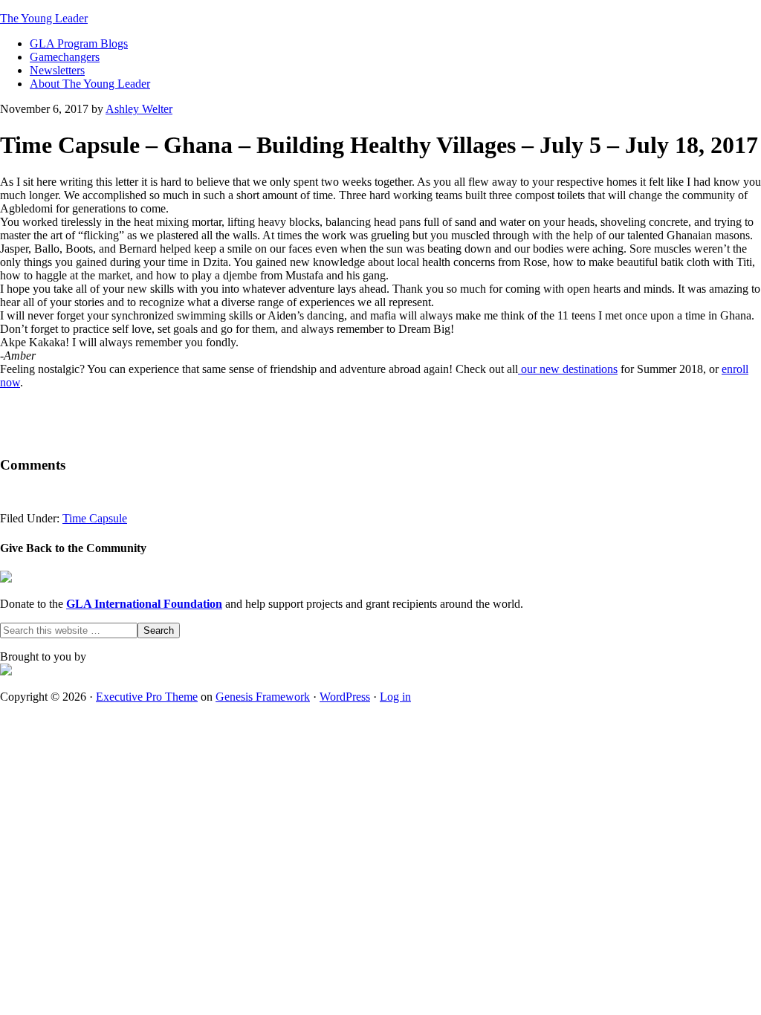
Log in (395, 696)
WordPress (345, 696)
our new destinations (568, 369)
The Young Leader (44, 18)
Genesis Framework (263, 696)
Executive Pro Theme (147, 696)
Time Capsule (94, 518)
